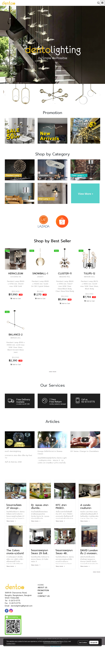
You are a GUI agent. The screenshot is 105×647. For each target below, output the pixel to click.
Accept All (94, 642)
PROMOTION (43, 590)
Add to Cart (16, 298)
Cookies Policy (10, 643)
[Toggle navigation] (102, 3)
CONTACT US (44, 596)
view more (52, 372)
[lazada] (43, 221)
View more (10, 521)
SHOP (40, 593)
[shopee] (62, 221)
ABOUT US (42, 587)
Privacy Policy (63, 641)
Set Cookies (83, 642)
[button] (98, 3)
